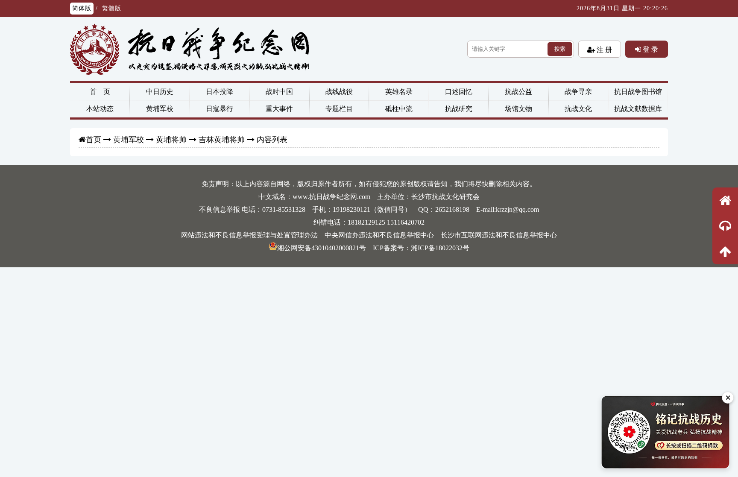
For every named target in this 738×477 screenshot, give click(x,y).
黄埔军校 (159, 108)
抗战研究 (458, 108)
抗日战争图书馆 (638, 91)
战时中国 (279, 91)
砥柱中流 (399, 108)
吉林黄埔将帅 (222, 139)
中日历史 (159, 91)
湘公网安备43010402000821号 (321, 248)
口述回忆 (458, 91)
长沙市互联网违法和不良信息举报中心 (499, 235)
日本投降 (219, 91)
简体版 (81, 8)
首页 (93, 139)
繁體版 (111, 8)
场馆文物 (518, 108)
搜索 (559, 49)
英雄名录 (399, 91)
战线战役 (339, 91)
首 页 (100, 91)
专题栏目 (339, 108)
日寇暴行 (219, 108)
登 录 (649, 49)
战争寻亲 (578, 91)
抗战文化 (578, 108)
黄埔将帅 (171, 139)
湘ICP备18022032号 (440, 248)
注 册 (603, 49)
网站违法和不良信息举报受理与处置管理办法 (249, 235)
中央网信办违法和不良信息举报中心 (379, 235)
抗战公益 (518, 91)
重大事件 (279, 108)
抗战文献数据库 (638, 108)
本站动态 (100, 108)
